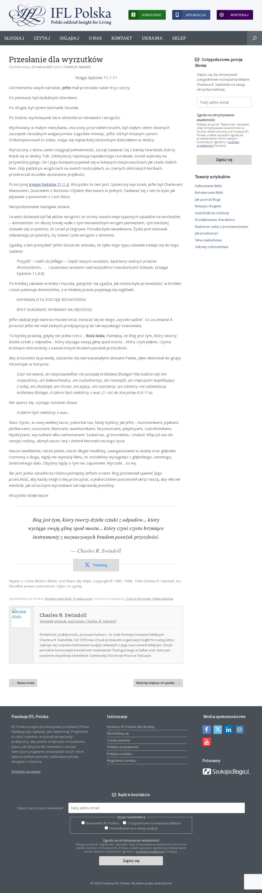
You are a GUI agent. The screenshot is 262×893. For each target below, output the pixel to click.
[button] (254, 38)
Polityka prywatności (123, 747)
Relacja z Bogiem (208, 206)
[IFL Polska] (60, 15)
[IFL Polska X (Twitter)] (217, 729)
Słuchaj (14, 38)
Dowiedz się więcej (26, 771)
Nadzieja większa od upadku (158, 683)
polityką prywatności (150, 851)
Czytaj (42, 38)
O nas (95, 38)
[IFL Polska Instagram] (239, 729)
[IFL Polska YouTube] (206, 742)
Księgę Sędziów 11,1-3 (49, 184)
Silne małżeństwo (208, 240)
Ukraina (152, 38)
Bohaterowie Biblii (59, 598)
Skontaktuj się (118, 733)
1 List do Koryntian (138, 598)
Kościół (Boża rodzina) (212, 213)
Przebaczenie (82, 598)
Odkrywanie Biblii (208, 186)
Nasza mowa (23, 683)
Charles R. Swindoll (77, 67)
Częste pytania (118, 740)
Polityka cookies (119, 753)
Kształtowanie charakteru (215, 219)
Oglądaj (69, 38)
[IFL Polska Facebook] (206, 729)
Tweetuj (99, 564)
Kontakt (121, 38)
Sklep (179, 38)
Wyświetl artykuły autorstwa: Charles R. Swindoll (78, 621)
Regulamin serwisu (121, 760)
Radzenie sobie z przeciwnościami (221, 226)
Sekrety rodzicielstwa (211, 246)
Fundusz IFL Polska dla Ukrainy (131, 726)
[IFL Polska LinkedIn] (228, 729)
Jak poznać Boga (208, 199)
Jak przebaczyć (206, 233)
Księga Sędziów (162, 598)
